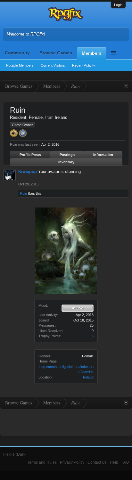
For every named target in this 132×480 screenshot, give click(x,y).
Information (103, 155)
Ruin (23, 193)
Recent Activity (83, 65)
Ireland (88, 377)
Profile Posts (30, 155)
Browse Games (55, 52)
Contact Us (97, 462)
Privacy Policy (72, 462)
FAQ (125, 462)
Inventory (66, 162)
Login (118, 5)
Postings (67, 155)
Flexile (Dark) (15, 454)
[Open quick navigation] (126, 86)
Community (17, 52)
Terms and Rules (42, 462)
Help (114, 462)
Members (92, 53)
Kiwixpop (27, 171)
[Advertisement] (66, 421)
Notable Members (20, 65)
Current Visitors (53, 65)
